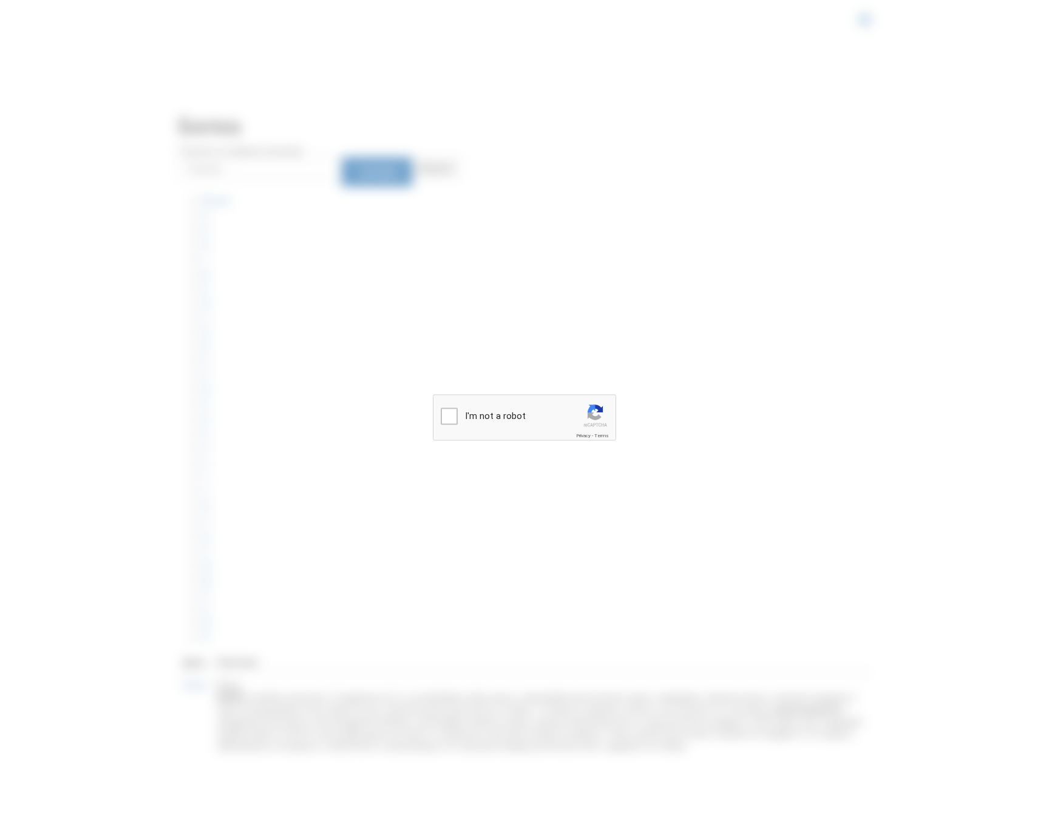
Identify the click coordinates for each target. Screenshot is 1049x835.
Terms (601, 435)
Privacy (583, 435)
